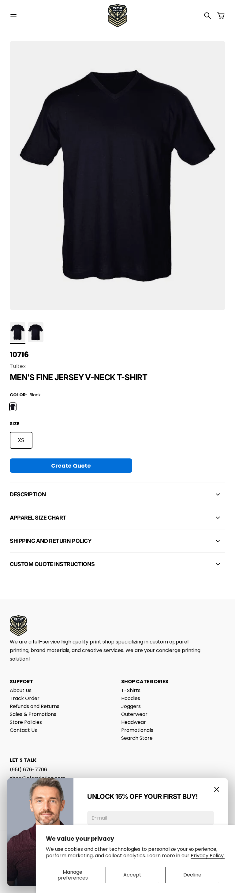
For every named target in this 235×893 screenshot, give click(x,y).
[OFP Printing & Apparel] (117, 15)
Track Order (24, 698)
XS (21, 440)
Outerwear (134, 714)
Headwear (133, 722)
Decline (192, 874)
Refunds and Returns (34, 706)
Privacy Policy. (208, 855)
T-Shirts (130, 690)
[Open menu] (13, 15)
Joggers (131, 706)
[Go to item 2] (35, 332)
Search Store (137, 738)
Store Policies (26, 722)
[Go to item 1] (17, 332)
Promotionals (137, 730)
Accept (132, 874)
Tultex (18, 366)
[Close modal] (217, 789)
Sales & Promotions (33, 714)
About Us (21, 690)
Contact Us (23, 730)
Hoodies (130, 698)
